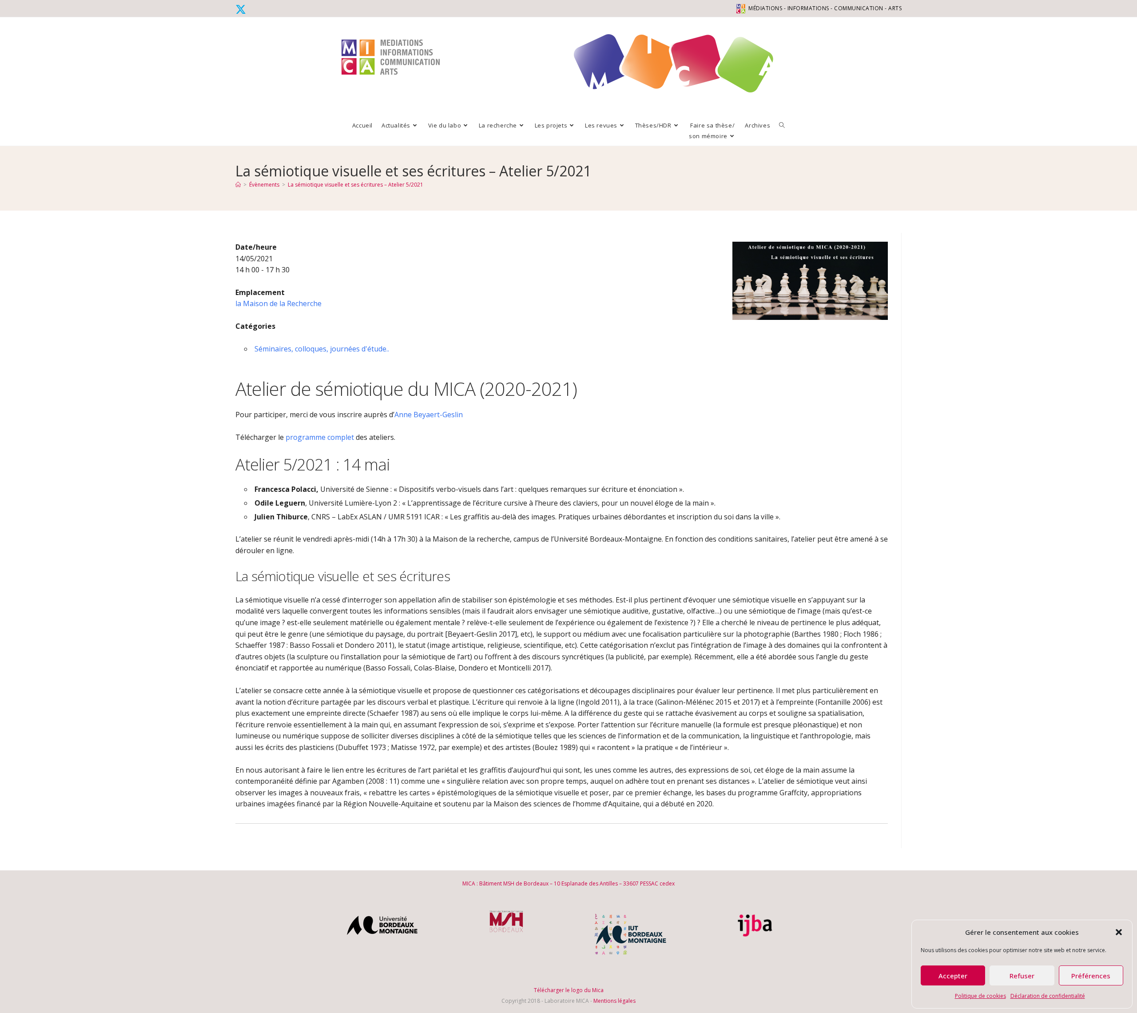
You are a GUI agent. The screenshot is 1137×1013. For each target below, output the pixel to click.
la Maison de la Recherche (278, 303)
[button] (1118, 932)
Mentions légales (614, 1001)
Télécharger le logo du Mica (569, 990)
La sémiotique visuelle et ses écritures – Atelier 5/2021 (355, 184)
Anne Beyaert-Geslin (428, 414)
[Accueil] (238, 184)
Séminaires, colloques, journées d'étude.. (321, 349)
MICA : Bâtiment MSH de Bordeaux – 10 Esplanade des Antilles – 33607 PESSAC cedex (568, 883)
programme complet (319, 437)
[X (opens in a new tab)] (242, 9)
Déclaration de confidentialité (1047, 996)
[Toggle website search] (782, 125)
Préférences (1090, 975)
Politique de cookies (980, 996)
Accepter (952, 975)
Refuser (1022, 975)
